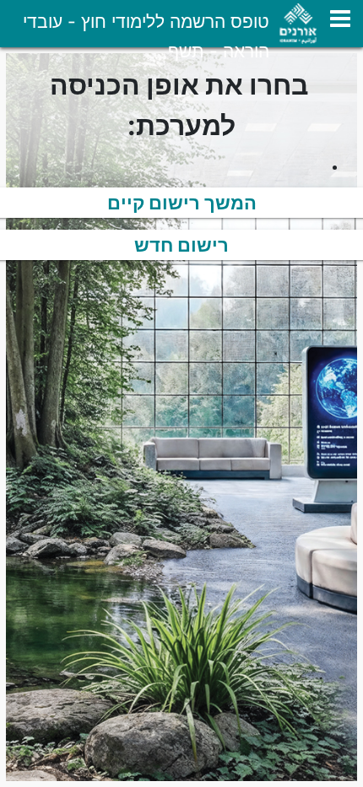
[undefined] (340, 18)
